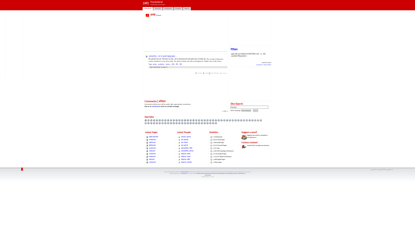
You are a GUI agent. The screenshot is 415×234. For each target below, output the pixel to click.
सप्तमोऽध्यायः (152, 157)
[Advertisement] (14, 45)
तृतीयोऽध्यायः (152, 142)
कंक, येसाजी (184, 142)
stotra (168, 64)
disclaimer (383, 169)
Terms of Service (185, 171)
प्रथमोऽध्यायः (152, 140)
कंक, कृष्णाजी (184, 140)
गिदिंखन (234, 49)
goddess (161, 64)
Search (158, 15)
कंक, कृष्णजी (184, 145)
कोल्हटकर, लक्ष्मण (185, 157)
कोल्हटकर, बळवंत (185, 154)
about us (390, 169)
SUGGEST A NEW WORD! (263, 65)
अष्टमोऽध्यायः (152, 154)
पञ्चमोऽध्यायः (152, 162)
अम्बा (173, 64)
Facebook (155, 106)
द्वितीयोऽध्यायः (152, 145)
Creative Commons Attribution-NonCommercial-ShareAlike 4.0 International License (216, 173)
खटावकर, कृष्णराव (186, 137)
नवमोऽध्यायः (152, 151)
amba (155, 64)
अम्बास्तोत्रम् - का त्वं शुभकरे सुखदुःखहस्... (163, 56)
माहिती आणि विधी (153, 137)
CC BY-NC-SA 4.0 (241, 173)
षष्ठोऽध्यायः (152, 159)
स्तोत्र (180, 64)
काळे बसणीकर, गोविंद (186, 148)
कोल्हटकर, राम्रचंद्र (186, 162)
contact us (375, 169)
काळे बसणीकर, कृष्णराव (187, 151)
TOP (225, 111)
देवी (177, 64)
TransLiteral (184, 173)
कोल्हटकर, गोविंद (185, 159)
